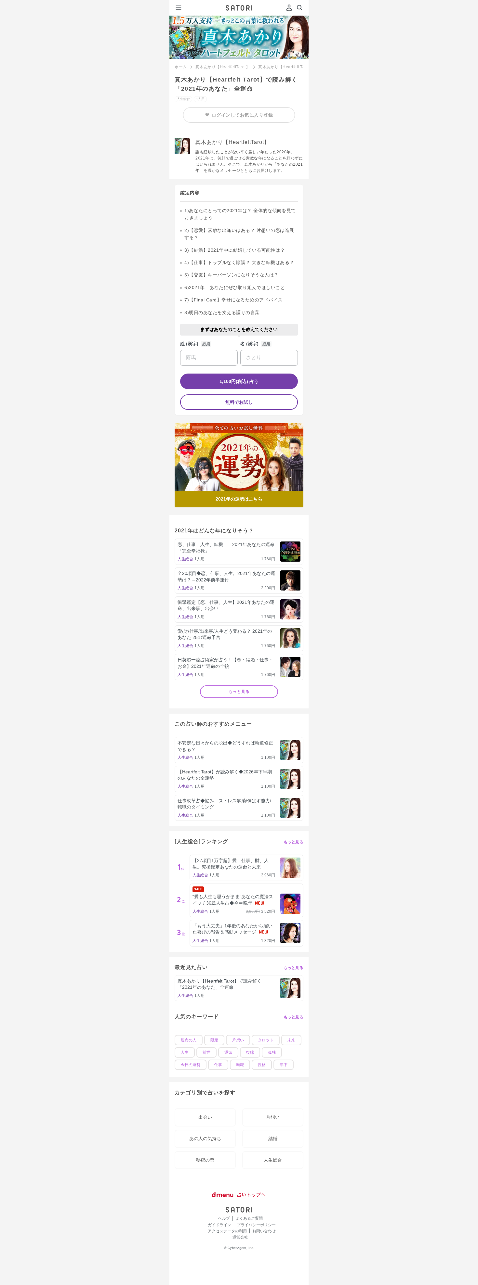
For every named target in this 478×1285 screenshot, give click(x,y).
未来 (291, 1040)
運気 (228, 1052)
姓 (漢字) (189, 343)
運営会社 (240, 1237)
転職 (240, 1064)
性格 (262, 1064)
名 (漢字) (249, 343)
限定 (214, 1040)
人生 (185, 1052)
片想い (238, 1040)
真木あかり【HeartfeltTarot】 (222, 67)
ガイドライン (219, 1224)
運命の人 (188, 1040)
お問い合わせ (264, 1230)
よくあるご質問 (249, 1218)
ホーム (181, 67)
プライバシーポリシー (256, 1224)
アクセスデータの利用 (227, 1230)
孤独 (272, 1052)
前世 (206, 1052)
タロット (265, 1040)
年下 (283, 1064)
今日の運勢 (190, 1064)
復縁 (250, 1052)
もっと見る (239, 691)
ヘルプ (224, 1218)
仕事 (218, 1064)
